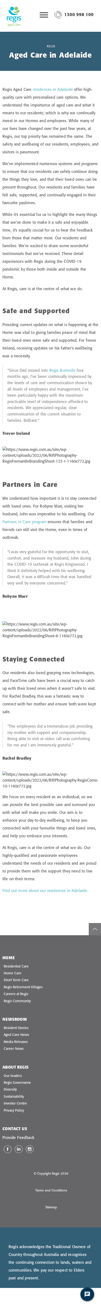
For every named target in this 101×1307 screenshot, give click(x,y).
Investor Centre (15, 1103)
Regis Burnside (62, 370)
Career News (14, 1048)
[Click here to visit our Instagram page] (30, 1149)
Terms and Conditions (51, 1190)
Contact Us (14, 1128)
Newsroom (14, 1019)
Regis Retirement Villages (23, 987)
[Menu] (44, 16)
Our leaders (13, 1075)
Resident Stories (16, 1028)
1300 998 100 (79, 14)
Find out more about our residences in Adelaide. (45, 890)
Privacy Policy (14, 1110)
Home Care (12, 973)
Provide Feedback (18, 1137)
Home (8, 957)
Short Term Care (16, 980)
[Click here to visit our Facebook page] (8, 1149)
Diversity (10, 1089)
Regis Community (17, 1001)
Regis (51, 46)
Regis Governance (17, 1082)
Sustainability (14, 1096)
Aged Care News (16, 1034)
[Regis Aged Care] (13, 16)
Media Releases (16, 1042)
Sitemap (51, 1207)
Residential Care (16, 966)
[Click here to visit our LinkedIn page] (19, 1149)
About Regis (15, 1067)
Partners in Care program (24, 521)
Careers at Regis (16, 994)
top (95, 929)
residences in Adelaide (53, 89)
